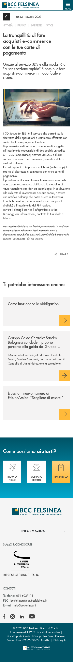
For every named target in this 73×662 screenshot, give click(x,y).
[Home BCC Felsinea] (20, 5)
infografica (41, 209)
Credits (45, 640)
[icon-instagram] (12, 616)
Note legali (59, 640)
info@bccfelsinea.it (25, 605)
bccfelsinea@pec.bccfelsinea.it (28, 600)
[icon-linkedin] (22, 616)
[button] (68, 5)
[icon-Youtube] (32, 616)
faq (56, 209)
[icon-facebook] (4, 616)
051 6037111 (24, 596)
